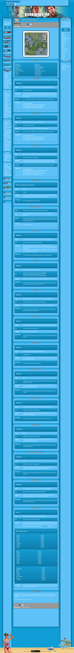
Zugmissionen (38, 65)
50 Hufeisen (7, 99)
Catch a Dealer (18, 69)
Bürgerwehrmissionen (39, 67)
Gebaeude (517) (8, 131)
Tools (63, 54)
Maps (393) (7, 133)
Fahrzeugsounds (65, 38)
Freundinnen (7, 107)
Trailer (6, 159)
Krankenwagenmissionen (40, 71)
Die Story (6, 86)
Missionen (64, 44)
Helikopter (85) (8, 132)
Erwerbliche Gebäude (7, 104)
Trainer (63, 56)
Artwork (6, 165)
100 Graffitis (7, 95)
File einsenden (66, 29)
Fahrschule (17, 64)
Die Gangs (7, 82)
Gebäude (64, 40)
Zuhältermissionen (38, 72)
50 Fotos (6, 98)
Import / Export (38, 73)
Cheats (6, 101)
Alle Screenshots (8, 175)
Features (6, 77)
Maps (63, 43)
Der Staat (6, 85)
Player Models (65, 48)
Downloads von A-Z (66, 26)
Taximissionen (38, 69)
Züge (63, 59)
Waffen (63, 57)
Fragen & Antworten (7, 75)
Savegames (64, 50)
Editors (63, 35)
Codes (6, 102)
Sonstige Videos (8, 156)
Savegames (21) (8, 141)
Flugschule (17, 68)
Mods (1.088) (7, 136)
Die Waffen (7, 87)
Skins (63, 51)
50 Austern (7, 97)
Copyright (64, 65)
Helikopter (64, 41)
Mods (63, 45)
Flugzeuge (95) (8, 129)
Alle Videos (7, 160)
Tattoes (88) (7, 146)
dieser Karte (44, 526)
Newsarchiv (7, 24)
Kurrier (16, 73)
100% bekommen (7, 93)
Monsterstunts (7, 112)
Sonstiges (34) (7, 144)
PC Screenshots (8, 168)
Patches (63, 47)
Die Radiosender (8, 83)
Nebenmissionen (8, 115)
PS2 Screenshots (7, 170)
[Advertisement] (37, 619)
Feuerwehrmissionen (39, 68)
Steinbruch (37, 64)
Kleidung (6, 109)
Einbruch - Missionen (19, 71)
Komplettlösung (8, 111)
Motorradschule (18, 65)
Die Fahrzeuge (8, 80)
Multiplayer (7, 114)
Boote (63, 34)
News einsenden (7, 27)
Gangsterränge (8, 108)
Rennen (6, 117)
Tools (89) (7, 147)
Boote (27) (7, 123)
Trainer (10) (7, 148)
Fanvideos (7, 154)
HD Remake (7, 166)
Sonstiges (64, 53)
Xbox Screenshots (7, 173)
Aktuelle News (7, 23)
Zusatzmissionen (38, 75)
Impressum (64, 69)
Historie (63, 68)
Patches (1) (7, 140)
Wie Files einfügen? (66, 23)
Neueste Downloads (66, 25)
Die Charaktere (8, 79)
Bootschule (17, 67)
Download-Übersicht (66, 22)
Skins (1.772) (7, 143)
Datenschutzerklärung (66, 66)
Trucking (17, 75)
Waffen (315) (7, 150)
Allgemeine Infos (8, 73)
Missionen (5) (7, 135)
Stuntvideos (7, 157)
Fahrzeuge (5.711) (7, 125)
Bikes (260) (7, 121)
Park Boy (17, 72)
